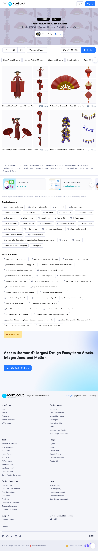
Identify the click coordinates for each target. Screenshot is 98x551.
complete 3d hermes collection (54, 292)
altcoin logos (28, 218)
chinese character (73, 197)
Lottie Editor (7, 454)
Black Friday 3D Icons (11, 60)
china (31, 197)
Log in (79, 4)
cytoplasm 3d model (78, 229)
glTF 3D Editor (7, 447)
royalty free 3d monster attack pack (59, 309)
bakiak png (45, 218)
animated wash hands (53, 229)
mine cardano (32, 212)
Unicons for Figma (57, 458)
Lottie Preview (7, 471)
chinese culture (62, 197)
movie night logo (12, 212)
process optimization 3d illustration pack (52, 314)
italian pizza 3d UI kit (72, 298)
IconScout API (7, 464)
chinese (26, 197)
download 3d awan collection (46, 259)
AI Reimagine (7, 461)
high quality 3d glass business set (45, 287)
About (4, 413)
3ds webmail (87, 223)
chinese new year (44, 197)
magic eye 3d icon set (14, 303)
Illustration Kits (56, 423)
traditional (19, 197)
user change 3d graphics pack (49, 325)
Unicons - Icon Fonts (57, 430)
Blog (3, 409)
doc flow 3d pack (45, 276)
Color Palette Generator (11, 475)
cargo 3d (37, 245)
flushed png (10, 218)
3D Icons (53, 409)
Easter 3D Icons (89, 60)
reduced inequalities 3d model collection (76, 320)
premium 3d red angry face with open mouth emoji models (29, 320)
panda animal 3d (36, 234)
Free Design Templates (59, 433)
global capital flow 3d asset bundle (20, 292)
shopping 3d (66, 212)
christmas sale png (67, 223)
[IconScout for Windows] (55, 520)
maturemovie (46, 223)
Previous (6, 184)
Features (5, 416)
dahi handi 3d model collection (18, 276)
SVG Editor (6, 451)
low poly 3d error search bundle (46, 281)
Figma (52, 444)
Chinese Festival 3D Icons (33, 60)
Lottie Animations (57, 413)
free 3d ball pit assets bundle (76, 259)
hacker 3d (61, 218)
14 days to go (32, 229)
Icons (52, 426)
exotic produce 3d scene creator (78, 281)
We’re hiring (6, 423)
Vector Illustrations (57, 416)
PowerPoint (54, 451)
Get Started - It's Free (18, 368)
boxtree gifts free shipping (16, 245)
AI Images (54, 420)
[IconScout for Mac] (51, 520)
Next (91, 184)
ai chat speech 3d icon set (16, 259)
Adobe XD (54, 461)
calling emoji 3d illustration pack (19, 270)
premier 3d (59, 207)
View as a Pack (36, 50)
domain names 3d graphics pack (72, 276)
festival (13, 197)
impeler (78, 240)
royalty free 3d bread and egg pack (20, 265)
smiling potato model (38, 207)
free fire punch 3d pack (15, 287)
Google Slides (55, 454)
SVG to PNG (6, 458)
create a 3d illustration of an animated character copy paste (30, 240)
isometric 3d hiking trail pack (44, 298)
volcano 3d (50, 212)
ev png (64, 240)
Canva (52, 447)
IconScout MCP (8, 468)
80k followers (11, 223)
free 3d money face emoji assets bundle (22, 309)
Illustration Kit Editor (10, 444)
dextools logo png (79, 218)
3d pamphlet (76, 207)
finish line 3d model (14, 234)
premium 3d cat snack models (51, 270)
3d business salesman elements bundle (57, 265)
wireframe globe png (14, 207)
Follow (58, 34)
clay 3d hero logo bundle (16, 298)
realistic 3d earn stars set (16, 281)
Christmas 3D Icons (55, 60)
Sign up (90, 4)
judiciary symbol (12, 229)
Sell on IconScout (8, 420)
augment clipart (85, 212)
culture (35, 197)
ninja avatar (29, 223)
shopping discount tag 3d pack (18, 325)
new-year (54, 197)
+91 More (83, 197)
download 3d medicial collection (44, 303)
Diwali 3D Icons (73, 60)
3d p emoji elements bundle (17, 314)
